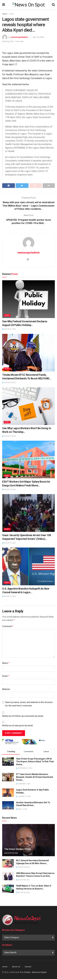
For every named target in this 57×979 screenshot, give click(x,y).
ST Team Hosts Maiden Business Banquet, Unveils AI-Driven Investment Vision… (34, 777)
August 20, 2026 (10, 382)
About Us (16, 967)
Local (11, 14)
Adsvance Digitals (39, 972)
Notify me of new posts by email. (17, 725)
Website (6, 689)
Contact (28, 967)
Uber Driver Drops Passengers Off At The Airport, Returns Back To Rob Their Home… (35, 762)
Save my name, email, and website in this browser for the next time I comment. (29, 704)
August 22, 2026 (10, 329)
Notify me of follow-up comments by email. (23, 716)
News (7, 315)
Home (4, 14)
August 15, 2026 (10, 543)
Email (6, 676)
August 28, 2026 (12, 853)
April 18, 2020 (38, 37)
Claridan (27, 972)
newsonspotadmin (19, 37)
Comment (8, 626)
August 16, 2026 (10, 489)
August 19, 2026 (10, 436)
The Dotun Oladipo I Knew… (18, 849)
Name (6, 663)
